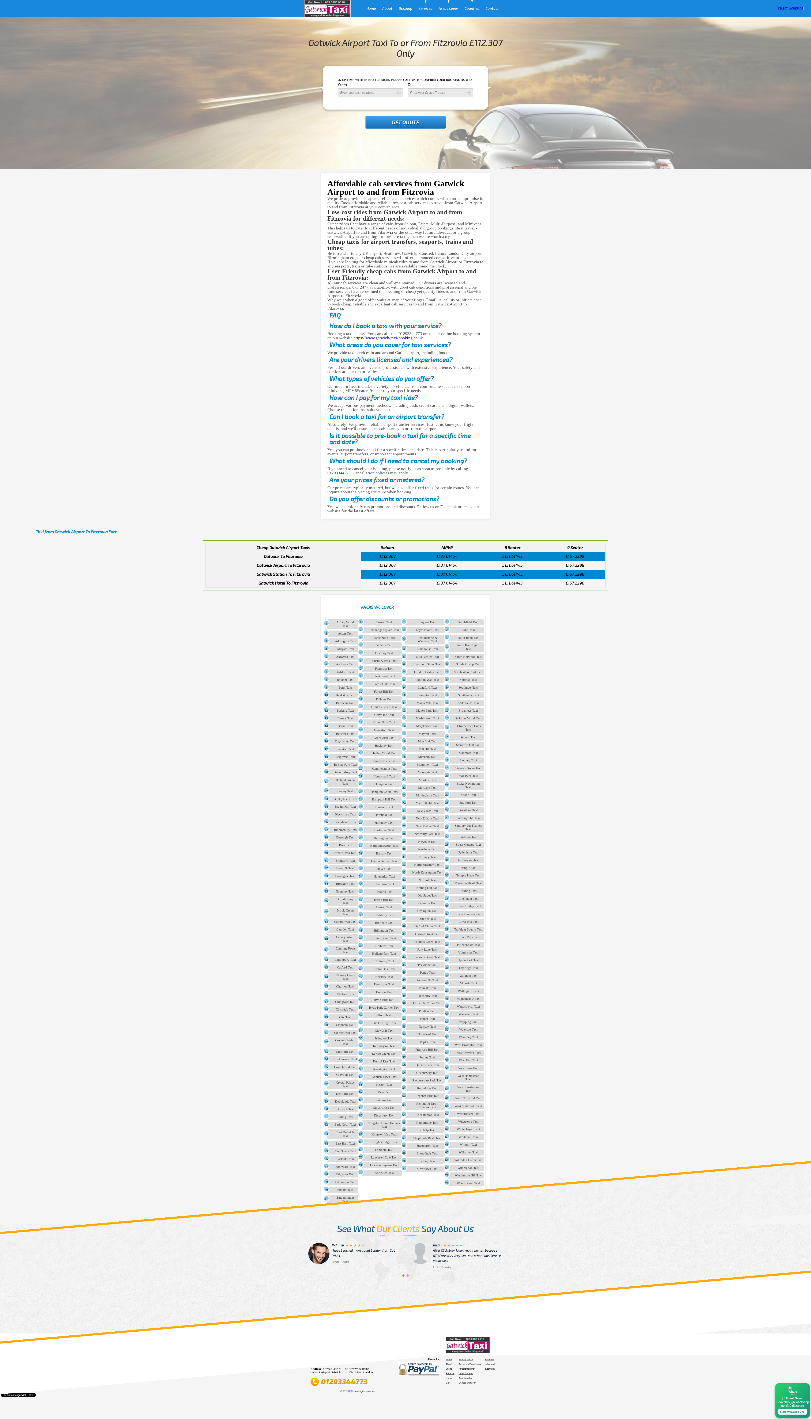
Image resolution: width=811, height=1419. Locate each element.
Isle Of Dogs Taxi (384, 1023)
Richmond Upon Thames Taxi (427, 1105)
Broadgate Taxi (345, 876)
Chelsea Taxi (345, 994)
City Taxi (345, 1017)
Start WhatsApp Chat (792, 1411)
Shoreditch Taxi (427, 1153)
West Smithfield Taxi (468, 1106)
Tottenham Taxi (468, 898)
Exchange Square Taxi (384, 630)
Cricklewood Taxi (345, 1059)
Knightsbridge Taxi (384, 1142)
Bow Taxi (345, 845)
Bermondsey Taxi (345, 772)
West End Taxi (468, 1060)
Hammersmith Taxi (384, 768)
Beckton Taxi (345, 749)
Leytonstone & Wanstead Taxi (427, 639)
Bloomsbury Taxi (345, 830)
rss (361, 1360)
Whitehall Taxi (468, 1137)
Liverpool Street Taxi (427, 664)
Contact (492, 8)
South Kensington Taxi (468, 647)
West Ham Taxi (468, 1068)
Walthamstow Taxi (468, 998)
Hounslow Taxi (384, 984)
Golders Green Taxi (384, 707)
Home (371, 8)
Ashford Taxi (345, 672)
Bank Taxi (345, 687)
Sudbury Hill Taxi (468, 818)
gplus (349, 1360)
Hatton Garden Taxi (384, 861)
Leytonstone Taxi (427, 630)
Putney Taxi (427, 1057)
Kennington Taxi (384, 1046)
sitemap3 (490, 1368)
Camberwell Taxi (345, 921)
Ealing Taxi (345, 1117)
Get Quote (405, 122)
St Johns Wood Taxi (468, 718)
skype (367, 1360)
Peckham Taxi (427, 965)
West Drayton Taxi (468, 1052)
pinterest (326, 1360)
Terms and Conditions (470, 1364)
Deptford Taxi (345, 1093)
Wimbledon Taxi (468, 1167)
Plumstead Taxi (427, 1034)
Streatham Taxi (468, 810)
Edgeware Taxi (345, 1166)
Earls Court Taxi (345, 1124)
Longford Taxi (427, 687)
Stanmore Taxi (468, 752)
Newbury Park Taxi (427, 834)
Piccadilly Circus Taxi (427, 1003)
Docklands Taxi (345, 1101)
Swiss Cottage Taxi (468, 844)
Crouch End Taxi (345, 1067)
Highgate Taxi (384, 922)
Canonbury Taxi (345, 959)
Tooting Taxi (468, 891)
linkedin (355, 1360)
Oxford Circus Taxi (427, 926)
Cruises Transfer (467, 1382)
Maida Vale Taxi (427, 703)
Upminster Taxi (468, 952)
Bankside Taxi (345, 695)
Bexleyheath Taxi (345, 799)
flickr (337, 1360)
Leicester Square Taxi (384, 1165)
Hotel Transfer (466, 1373)
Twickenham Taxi (468, 945)
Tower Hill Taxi (468, 921)
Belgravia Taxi (345, 756)
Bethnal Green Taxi (345, 781)
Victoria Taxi (468, 983)
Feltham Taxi (384, 645)
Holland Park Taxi (384, 953)
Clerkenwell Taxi (345, 1032)
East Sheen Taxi (345, 1151)
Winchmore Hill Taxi (468, 1175)
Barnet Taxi (345, 726)
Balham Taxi (345, 679)
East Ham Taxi (345, 1143)
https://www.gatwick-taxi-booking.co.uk (388, 337)
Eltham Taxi (345, 1189)
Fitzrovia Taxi (384, 668)
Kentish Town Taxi (384, 1076)
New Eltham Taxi (427, 818)
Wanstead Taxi (468, 1014)
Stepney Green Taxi (468, 768)
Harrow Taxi (384, 853)
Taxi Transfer (465, 1378)
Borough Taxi (345, 837)
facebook (314, 1360)
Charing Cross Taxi (345, 976)
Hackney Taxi (384, 745)
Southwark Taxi (468, 695)
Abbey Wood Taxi (345, 624)
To (409, 85)
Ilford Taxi (384, 1015)
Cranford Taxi (345, 1051)
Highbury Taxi (384, 915)
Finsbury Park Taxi (384, 660)
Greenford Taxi (384, 730)
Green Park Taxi (384, 722)
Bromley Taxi (345, 891)
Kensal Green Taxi (384, 1053)
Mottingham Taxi (427, 795)
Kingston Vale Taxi (384, 1134)
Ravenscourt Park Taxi (427, 1080)
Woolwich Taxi (384, 1173)
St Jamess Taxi (468, 710)
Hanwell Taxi (384, 807)
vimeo (373, 1360)
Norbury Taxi (427, 857)
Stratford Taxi (468, 802)
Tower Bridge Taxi (468, 906)
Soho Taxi (468, 630)
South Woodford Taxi (468, 672)
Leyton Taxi (427, 622)
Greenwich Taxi (384, 737)
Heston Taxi (384, 907)
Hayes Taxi (384, 869)
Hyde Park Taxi (384, 999)
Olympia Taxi (427, 903)
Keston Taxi (384, 1084)
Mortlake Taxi (427, 787)
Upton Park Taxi (468, 960)
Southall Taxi (468, 679)
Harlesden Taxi (384, 830)
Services (425, 8)
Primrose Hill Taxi (427, 1049)
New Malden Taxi (427, 826)
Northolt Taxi (427, 880)
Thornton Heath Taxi (468, 883)
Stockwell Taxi (468, 775)
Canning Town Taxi (345, 950)
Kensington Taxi (384, 1069)
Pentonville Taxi (427, 980)
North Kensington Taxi (427, 872)
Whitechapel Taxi (468, 1129)
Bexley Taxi (345, 791)
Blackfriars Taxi (345, 814)
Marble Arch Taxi (427, 718)
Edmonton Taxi (345, 1182)
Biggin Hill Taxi (345, 806)
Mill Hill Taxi (427, 749)
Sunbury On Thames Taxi (468, 827)
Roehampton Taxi (427, 1114)
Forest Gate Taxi (384, 684)
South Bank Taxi (468, 637)
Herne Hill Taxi (384, 899)
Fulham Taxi (384, 699)
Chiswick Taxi (345, 1009)
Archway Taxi (345, 664)
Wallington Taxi (468, 991)
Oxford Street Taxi (427, 934)
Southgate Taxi (468, 687)
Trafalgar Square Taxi (468, 929)
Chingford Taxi (345, 1002)
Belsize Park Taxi (345, 764)
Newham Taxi (427, 849)
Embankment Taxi (345, 1199)
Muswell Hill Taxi (427, 803)
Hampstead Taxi (384, 776)
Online (449, 1368)
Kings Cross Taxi (384, 1107)
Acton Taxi (345, 633)
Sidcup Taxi (427, 1161)
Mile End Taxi (427, 741)
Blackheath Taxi (345, 822)
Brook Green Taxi (345, 912)
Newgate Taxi (427, 841)
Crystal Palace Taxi (345, 1084)
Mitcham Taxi (427, 756)
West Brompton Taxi (468, 1045)
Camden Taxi (345, 929)
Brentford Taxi (345, 860)
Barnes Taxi (345, 718)
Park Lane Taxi (427, 949)
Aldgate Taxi (345, 649)
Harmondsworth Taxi (384, 845)
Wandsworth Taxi (468, 1006)
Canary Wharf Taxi (345, 938)
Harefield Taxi (384, 815)
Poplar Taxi (427, 1042)
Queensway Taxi (427, 1072)
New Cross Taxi (427, 811)
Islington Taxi (384, 1038)
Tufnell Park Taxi (468, 937)
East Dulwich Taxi (345, 1134)
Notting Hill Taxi (427, 888)
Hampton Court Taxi (384, 792)
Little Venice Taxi (427, 656)
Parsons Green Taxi (427, 957)
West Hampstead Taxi (468, 1077)
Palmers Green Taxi (427, 941)
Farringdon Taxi (384, 637)
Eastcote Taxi (345, 1159)
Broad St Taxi (345, 868)
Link (448, 1382)
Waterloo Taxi (468, 1029)
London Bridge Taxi (427, 672)
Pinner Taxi (427, 1018)
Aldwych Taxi (345, 656)
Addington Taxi (345, 641)
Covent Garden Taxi (345, 1042)
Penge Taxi (427, 972)
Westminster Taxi (468, 1113)
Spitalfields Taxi (468, 703)
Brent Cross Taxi (345, 853)
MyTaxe (352, 1391)
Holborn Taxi (384, 946)
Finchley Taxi (384, 653)
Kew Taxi (384, 1092)
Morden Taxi (427, 780)
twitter (320, 1360)
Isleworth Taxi (384, 1030)
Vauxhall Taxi (468, 975)
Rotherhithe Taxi (427, 1122)
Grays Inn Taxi (384, 714)
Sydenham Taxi (468, 852)
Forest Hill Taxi (384, 691)
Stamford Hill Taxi (468, 745)
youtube (332, 1360)
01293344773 (344, 1382)
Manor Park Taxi (427, 710)
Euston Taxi (384, 622)
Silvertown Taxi (427, 1169)
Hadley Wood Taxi (384, 753)
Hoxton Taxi (384, 992)
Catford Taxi (345, 967)
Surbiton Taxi (468, 837)
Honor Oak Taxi (384, 969)
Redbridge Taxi (427, 1088)
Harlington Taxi (384, 838)
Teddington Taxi (468, 860)
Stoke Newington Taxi (468, 785)
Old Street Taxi (427, 895)
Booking (405, 8)
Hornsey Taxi (384, 976)
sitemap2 (490, 1364)
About (387, 8)
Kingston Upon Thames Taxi (384, 1124)
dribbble (343, 1360)
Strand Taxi (468, 794)
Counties (472, 8)
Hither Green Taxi (384, 938)
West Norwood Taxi (468, 1098)
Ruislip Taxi (427, 1130)
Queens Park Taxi (427, 1065)
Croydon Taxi (345, 1074)
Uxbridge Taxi (468, 968)
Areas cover (448, 8)
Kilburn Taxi (384, 1100)
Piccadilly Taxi (427, 995)
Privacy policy (466, 1359)
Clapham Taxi (345, 1025)
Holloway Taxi (384, 961)
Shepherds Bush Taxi (427, 1138)
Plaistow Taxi (427, 1026)
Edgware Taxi (345, 1174)
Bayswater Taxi (345, 741)
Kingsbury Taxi (384, 1115)
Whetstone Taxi (468, 1121)
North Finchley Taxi (427, 864)
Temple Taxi (468, 868)
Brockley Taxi (345, 883)
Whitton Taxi (468, 1144)
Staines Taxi (468, 737)
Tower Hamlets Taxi (468, 914)
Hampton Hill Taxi (384, 799)
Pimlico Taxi (427, 1011)
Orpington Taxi (427, 911)
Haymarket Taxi (384, 876)
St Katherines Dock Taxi (468, 727)
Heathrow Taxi (384, 884)
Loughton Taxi (427, 695)
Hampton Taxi (384, 784)
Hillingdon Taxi (384, 930)
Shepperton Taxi (427, 1145)
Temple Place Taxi (468, 875)
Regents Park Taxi (427, 1095)
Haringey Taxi (384, 822)
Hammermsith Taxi (384, 761)
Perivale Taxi (427, 988)
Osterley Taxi (427, 918)
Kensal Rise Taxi (384, 1061)
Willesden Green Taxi (468, 1160)
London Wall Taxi (427, 679)
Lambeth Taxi (384, 1150)
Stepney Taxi (468, 760)
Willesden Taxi (468, 1152)
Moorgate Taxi (427, 772)
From (342, 85)
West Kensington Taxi (468, 1088)
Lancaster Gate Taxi (384, 1157)
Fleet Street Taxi (384, 676)
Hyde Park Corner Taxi (384, 1007)
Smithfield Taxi (468, 622)
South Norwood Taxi (468, 656)
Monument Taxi (427, 764)
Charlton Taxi (345, 986)
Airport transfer (467, 1368)
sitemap (489, 1359)
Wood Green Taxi (468, 1183)
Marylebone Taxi (427, 726)
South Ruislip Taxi (468, 664)
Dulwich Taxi (345, 1109)
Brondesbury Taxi (345, 900)
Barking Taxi (345, 710)
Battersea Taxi (345, 733)
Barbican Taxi (345, 703)
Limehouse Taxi (427, 649)
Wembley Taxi (468, 1037)
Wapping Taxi (468, 1022)
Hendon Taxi (384, 892)
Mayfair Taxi (427, 733)
